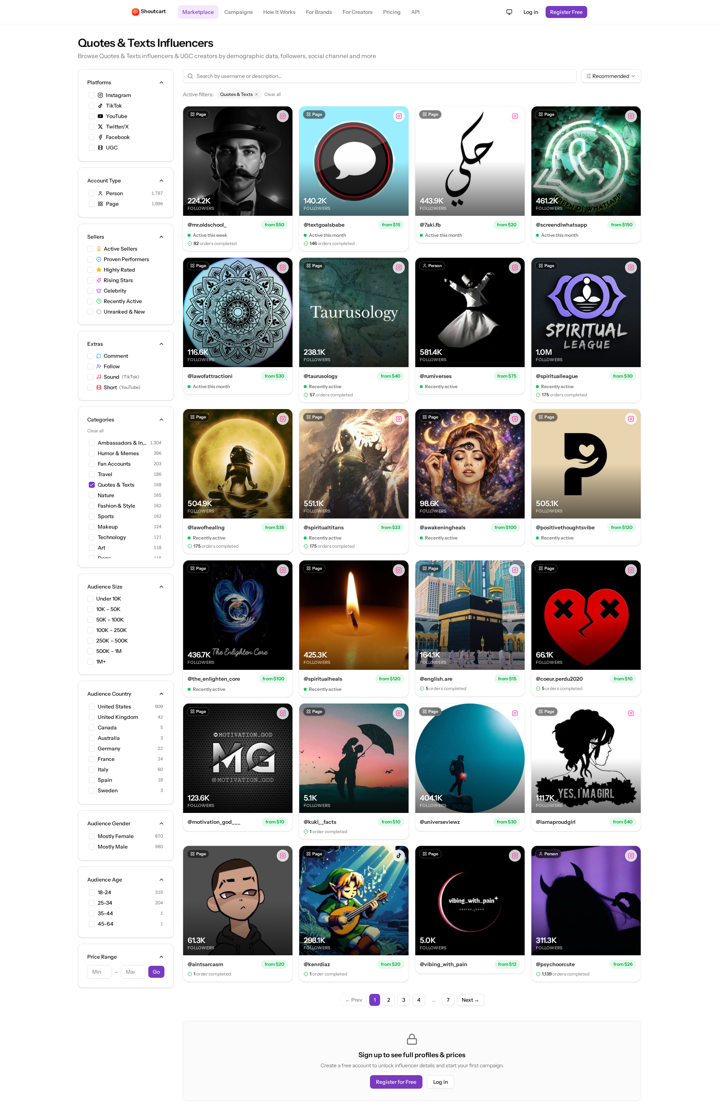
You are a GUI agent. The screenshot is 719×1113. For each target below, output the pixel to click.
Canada (107, 727)
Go (156, 971)
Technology (112, 537)
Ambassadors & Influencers (122, 442)
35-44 (105, 913)
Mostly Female (116, 836)
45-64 (105, 923)
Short (122, 387)
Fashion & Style (116, 505)
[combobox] (611, 76)
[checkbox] (92, 95)
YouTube (116, 116)
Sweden (108, 790)
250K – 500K (112, 640)
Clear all (95, 430)
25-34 (105, 902)
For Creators (358, 12)
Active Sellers (120, 248)
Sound (121, 376)
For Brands (319, 12)
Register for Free (396, 1082)
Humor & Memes (118, 453)
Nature (106, 495)
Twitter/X (117, 126)
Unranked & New (124, 311)
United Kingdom (118, 717)
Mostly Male (113, 846)
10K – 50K (108, 609)
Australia (109, 738)
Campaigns (238, 12)
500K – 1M (109, 651)
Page (112, 203)
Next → (470, 999)
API (415, 12)
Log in (531, 12)
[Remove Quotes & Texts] (256, 94)
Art (101, 547)
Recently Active (123, 301)
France (106, 759)
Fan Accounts (114, 463)
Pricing (392, 12)
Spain (105, 780)
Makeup (108, 526)
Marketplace (198, 12)
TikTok (114, 105)
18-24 (104, 892)
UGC (112, 147)
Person (114, 193)
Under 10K (108, 598)
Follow (112, 366)
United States (114, 706)
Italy (103, 769)
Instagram (118, 95)
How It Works (279, 12)
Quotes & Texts (116, 484)
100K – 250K (111, 630)
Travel (105, 474)
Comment (116, 356)
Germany (109, 748)
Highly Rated (119, 269)
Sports (106, 516)
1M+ (101, 661)
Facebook (118, 137)
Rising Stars (118, 280)
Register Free (566, 12)
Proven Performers (126, 259)
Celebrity (115, 290)
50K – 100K (110, 619)
